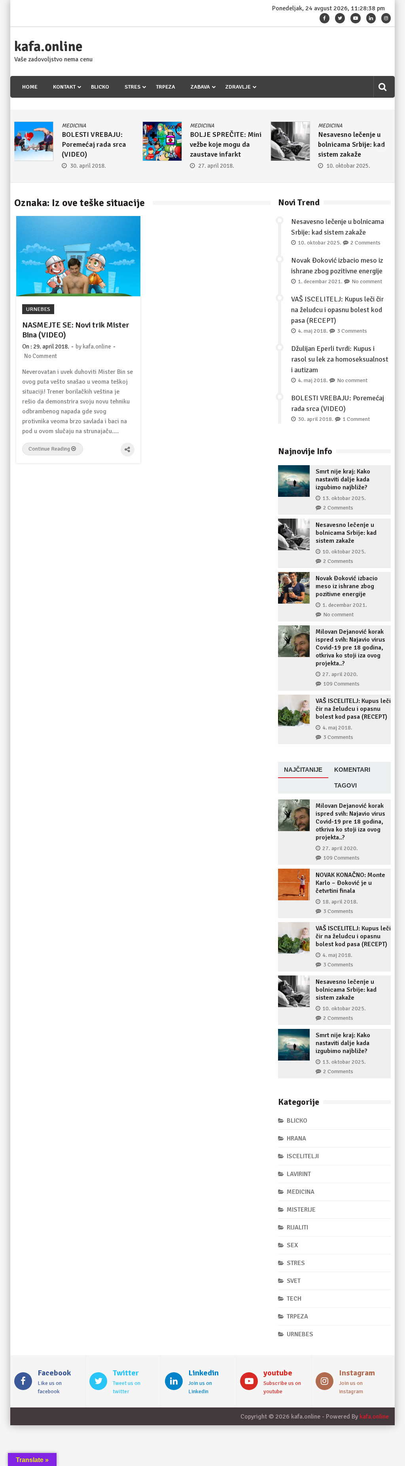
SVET (294, 1281)
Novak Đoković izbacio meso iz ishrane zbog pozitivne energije (347, 586)
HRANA (296, 1138)
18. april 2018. (340, 901)
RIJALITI (297, 1227)
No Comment (40, 356)
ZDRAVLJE (238, 86)
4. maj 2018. (313, 331)
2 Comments (365, 242)
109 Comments (341, 683)
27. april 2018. (216, 165)
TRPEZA (165, 86)
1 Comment (356, 419)
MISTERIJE (301, 1210)
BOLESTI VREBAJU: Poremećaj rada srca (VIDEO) (94, 144)
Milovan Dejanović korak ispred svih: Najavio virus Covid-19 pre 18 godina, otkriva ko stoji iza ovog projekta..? (350, 647)
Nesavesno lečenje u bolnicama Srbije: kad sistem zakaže (351, 144)
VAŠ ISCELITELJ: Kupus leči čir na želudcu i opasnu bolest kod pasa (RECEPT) (337, 310)
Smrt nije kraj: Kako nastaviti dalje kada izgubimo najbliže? (343, 479)
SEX (292, 1245)
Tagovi (345, 785)
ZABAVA (200, 86)
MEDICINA (74, 125)
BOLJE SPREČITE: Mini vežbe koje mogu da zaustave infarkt (225, 144)
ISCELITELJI (303, 1156)
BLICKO (100, 86)
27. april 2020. (340, 674)
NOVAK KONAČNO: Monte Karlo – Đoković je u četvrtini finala (350, 883)
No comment (367, 281)
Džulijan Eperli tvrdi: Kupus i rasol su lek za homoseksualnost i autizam (339, 359)
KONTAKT (64, 86)
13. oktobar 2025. (344, 498)
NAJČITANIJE (303, 769)
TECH (294, 1299)
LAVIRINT (299, 1174)
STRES (132, 86)
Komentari (352, 769)
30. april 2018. (88, 165)
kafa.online (48, 47)
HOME (30, 86)
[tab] (303, 770)
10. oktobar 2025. (348, 165)
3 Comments (352, 331)
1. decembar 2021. (320, 281)
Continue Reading (49, 448)
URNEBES (38, 309)
